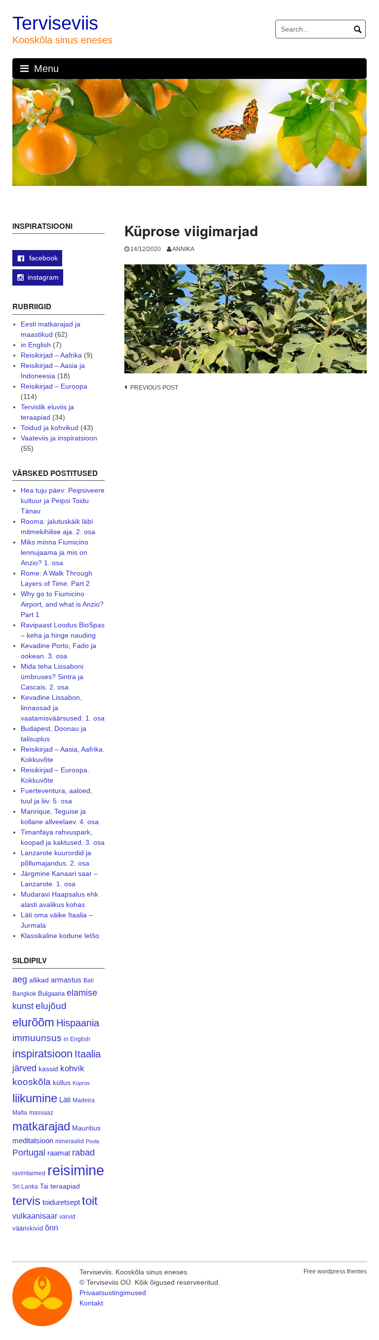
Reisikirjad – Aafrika (51, 355)
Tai (44, 1186)
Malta (19, 1112)
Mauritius (86, 1128)
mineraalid (69, 1141)
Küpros (81, 1083)
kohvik (72, 1068)
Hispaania (77, 1022)
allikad (39, 980)
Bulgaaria (51, 993)
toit (90, 1201)
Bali (88, 980)
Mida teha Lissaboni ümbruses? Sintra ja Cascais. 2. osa (52, 676)
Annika (183, 249)
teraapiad (65, 1186)
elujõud (51, 1006)
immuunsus (37, 1038)
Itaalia (88, 1054)
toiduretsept (61, 1202)
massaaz (41, 1112)
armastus (66, 980)
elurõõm (33, 1022)
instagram (43, 277)
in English (36, 345)
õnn (51, 1227)
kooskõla (31, 1082)
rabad (83, 1153)
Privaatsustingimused (112, 1293)
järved (24, 1068)
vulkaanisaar (34, 1215)
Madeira (84, 1100)
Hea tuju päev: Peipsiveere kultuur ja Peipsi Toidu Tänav (63, 500)
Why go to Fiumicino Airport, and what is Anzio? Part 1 (62, 604)
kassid (48, 1069)
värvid (67, 1216)
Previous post (154, 387)
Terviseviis (55, 23)
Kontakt (91, 1303)
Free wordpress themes (335, 1271)
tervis (26, 1200)
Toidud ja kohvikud (49, 428)
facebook (42, 258)
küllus (62, 1082)
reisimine (75, 1170)
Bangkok (24, 993)
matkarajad (41, 1126)
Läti (65, 1099)
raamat (58, 1153)
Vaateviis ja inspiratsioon (59, 438)
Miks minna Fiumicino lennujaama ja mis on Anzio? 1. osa (54, 552)
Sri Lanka (25, 1186)
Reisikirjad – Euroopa (54, 386)
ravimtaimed (28, 1173)
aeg (19, 979)
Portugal (28, 1153)
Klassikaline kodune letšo (60, 936)
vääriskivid (27, 1228)
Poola (92, 1141)
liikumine (34, 1098)
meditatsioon (32, 1141)
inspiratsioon (42, 1054)
